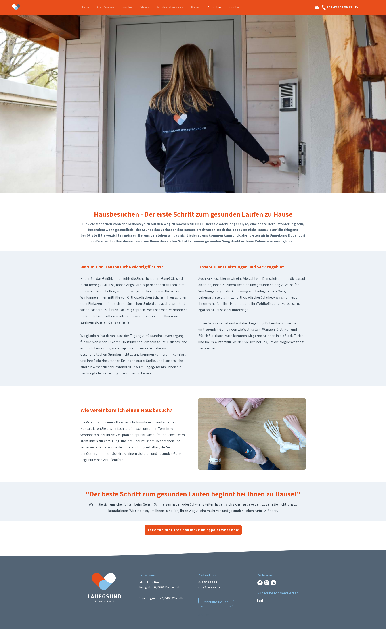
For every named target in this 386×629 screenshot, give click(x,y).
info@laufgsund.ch (210, 587)
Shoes (144, 7)
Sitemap (203, 614)
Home (85, 7)
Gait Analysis (105, 7)
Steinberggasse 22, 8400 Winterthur (162, 598)
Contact (235, 7)
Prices (195, 7)
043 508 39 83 (207, 582)
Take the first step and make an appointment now (193, 529)
